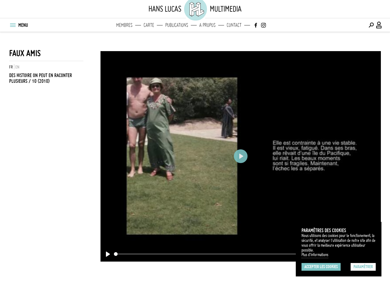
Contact (234, 25)
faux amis (25, 53)
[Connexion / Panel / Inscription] (379, 25)
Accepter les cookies (321, 266)
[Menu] (12, 25)
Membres (124, 25)
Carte (149, 25)
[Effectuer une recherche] (371, 25)
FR (11, 67)
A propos (207, 25)
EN (17, 67)
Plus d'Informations (314, 254)
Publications (176, 25)
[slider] (214, 254)
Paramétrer (363, 266)
